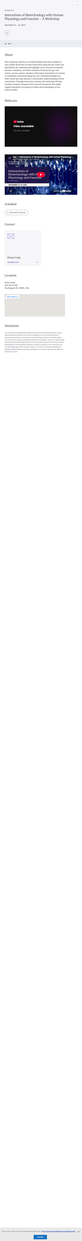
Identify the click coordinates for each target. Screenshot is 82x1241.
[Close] (78, 1231)
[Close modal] (77, 5)
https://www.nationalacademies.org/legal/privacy (58, 1231)
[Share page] (7, 32)
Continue (40, 1237)
